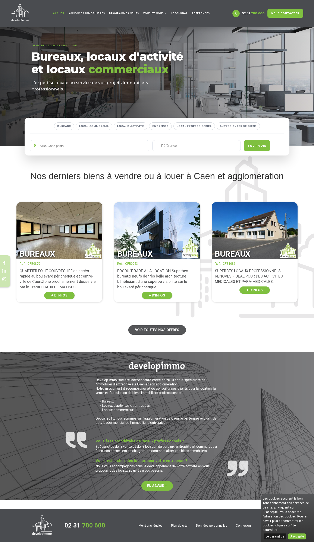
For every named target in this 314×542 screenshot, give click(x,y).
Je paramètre (275, 536)
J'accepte (297, 536)
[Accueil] (20, 13)
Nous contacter (285, 13)
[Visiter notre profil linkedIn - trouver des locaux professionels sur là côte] (4, 271)
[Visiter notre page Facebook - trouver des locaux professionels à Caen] (4, 263)
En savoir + (157, 486)
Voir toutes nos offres (157, 330)
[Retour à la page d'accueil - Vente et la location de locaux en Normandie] (42, 525)
